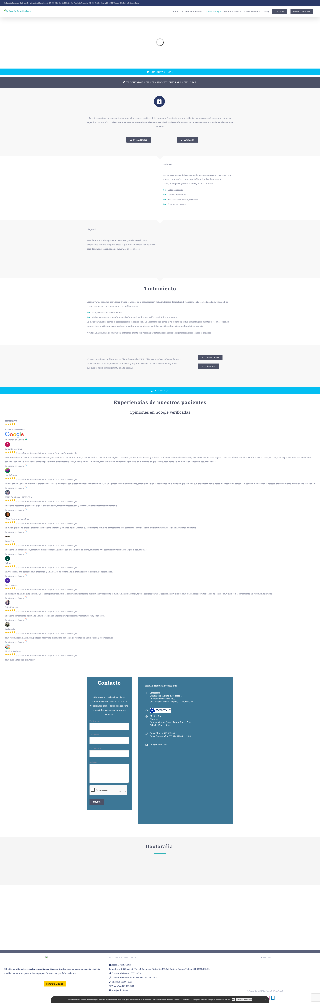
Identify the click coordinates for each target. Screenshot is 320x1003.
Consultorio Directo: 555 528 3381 (127, 973)
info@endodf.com (133, 3)
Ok (233, 999)
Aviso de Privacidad (244, 999)
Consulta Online (54, 983)
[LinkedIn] (272, 998)
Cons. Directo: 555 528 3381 (48, 3)
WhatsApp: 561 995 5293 (122, 986)
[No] (265, 999)
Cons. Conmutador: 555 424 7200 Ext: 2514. (170, 736)
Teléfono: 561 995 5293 (122, 981)
